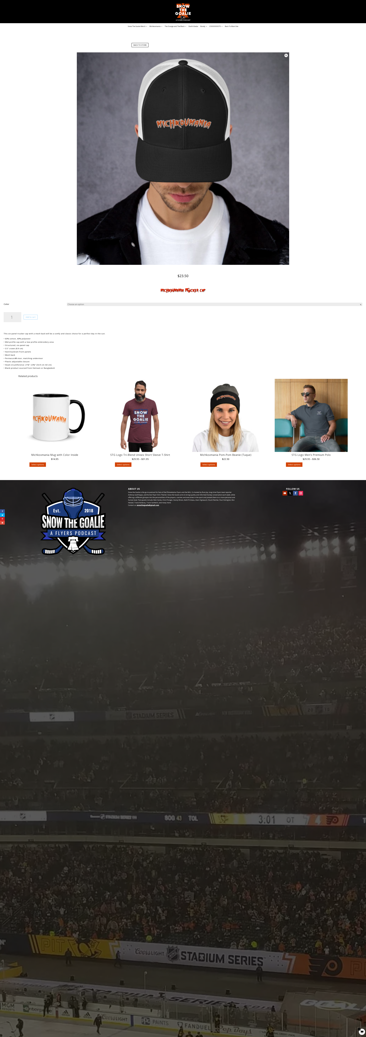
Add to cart (31, 317)
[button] (286, 55)
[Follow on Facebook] (295, 493)
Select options (37, 464)
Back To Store (140, 45)
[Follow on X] (290, 493)
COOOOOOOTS (215, 26)
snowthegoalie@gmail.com (148, 505)
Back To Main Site (231, 26)
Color (6, 304)
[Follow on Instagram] (301, 493)
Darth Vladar (193, 26)
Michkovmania (155, 26)
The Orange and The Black (175, 26)
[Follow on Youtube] (285, 493)
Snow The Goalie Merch (136, 26)
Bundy (202, 26)
